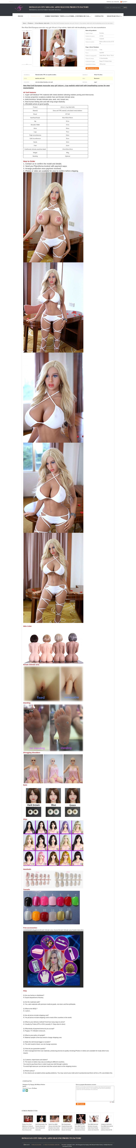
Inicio (20, 16)
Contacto (99, 16)
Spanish (124, 1)
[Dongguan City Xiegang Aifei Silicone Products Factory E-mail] (27, 1090)
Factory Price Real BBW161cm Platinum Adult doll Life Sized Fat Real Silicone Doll (28, 1127)
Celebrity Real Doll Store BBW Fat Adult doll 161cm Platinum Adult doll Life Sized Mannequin (80, 1128)
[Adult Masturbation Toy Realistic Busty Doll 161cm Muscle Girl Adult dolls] (41, 1118)
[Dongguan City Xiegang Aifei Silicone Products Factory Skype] (24, 1090)
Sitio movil (27, 1144)
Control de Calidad (83, 16)
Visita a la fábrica (67, 16)
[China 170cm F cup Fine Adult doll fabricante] (19, 8)
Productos (35, 16)
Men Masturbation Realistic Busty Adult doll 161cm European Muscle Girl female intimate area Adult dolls (68, 1128)
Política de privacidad (36, 1144)
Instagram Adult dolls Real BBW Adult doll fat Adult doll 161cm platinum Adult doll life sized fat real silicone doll (107, 1129)
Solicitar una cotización (113, 1)
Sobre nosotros (52, 16)
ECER (70, 1146)
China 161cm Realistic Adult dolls (52, 1144)
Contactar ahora (93, 68)
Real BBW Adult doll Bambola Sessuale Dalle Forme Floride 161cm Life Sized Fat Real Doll (93, 1128)
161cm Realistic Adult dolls (42, 23)
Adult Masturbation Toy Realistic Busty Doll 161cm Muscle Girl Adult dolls (41, 1127)
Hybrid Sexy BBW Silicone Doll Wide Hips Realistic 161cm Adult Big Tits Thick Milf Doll (54, 1127)
